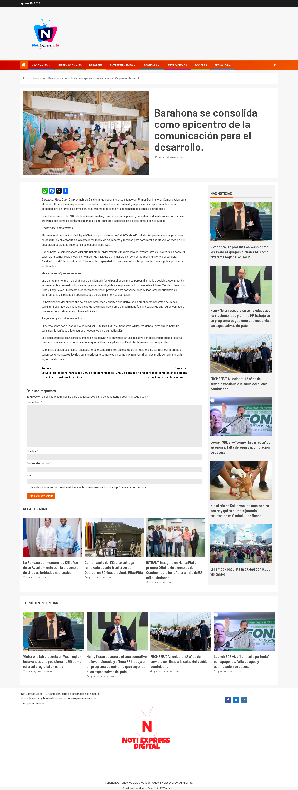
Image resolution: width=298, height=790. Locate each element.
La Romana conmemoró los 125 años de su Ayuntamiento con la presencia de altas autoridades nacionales (50, 567)
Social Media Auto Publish (135, 788)
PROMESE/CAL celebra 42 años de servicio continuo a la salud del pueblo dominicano (239, 383)
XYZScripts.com (167, 788)
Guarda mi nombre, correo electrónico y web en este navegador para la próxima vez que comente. (89, 487)
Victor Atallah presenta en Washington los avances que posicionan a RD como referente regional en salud (239, 252)
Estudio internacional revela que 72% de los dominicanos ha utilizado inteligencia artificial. (78, 373)
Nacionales (40, 65)
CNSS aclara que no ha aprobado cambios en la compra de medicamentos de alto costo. (151, 373)
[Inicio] (24, 65)
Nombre (32, 451)
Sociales (201, 65)
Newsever (168, 782)
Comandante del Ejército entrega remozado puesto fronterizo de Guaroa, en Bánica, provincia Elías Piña (114, 567)
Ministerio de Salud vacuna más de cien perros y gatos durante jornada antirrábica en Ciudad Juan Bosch (239, 510)
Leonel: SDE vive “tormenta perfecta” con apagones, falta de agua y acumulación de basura (241, 447)
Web (29, 475)
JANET (161, 157)
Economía (150, 65)
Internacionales (70, 65)
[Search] (275, 65)
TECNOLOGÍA (223, 65)
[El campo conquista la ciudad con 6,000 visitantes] (241, 543)
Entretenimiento (121, 65)
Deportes (95, 65)
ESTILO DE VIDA (177, 65)
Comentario (34, 402)
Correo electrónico (39, 463)
